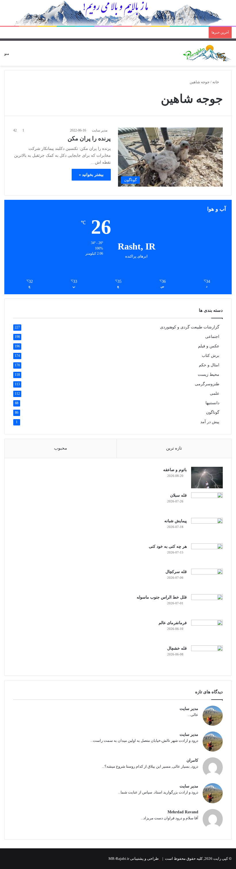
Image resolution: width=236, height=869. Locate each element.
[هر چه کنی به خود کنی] (207, 554)
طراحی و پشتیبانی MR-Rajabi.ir (134, 858)
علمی (214, 393)
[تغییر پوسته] (23, 55)
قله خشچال (177, 648)
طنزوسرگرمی (207, 384)
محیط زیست (208, 374)
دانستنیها (212, 403)
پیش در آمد (209, 422)
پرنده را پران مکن (89, 138)
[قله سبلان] (207, 503)
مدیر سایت (99, 130)
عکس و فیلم (208, 346)
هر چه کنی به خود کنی (168, 546)
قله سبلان (178, 495)
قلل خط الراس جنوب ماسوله (162, 597)
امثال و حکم (209, 365)
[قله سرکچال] (207, 579)
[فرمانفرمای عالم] (207, 630)
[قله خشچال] (207, 656)
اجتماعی (212, 336)
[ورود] (33, 55)
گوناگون (212, 412)
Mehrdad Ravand (183, 812)
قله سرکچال (176, 572)
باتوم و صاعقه (175, 470)
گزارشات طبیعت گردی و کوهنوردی (189, 327)
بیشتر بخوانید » (91, 175)
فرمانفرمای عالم (173, 623)
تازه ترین (174, 448)
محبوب (60, 448)
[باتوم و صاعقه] (207, 477)
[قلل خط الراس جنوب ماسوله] (207, 605)
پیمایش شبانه (175, 521)
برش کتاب (210, 355)
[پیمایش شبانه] (207, 528)
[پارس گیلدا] (207, 53)
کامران (192, 760)
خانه (216, 82)
